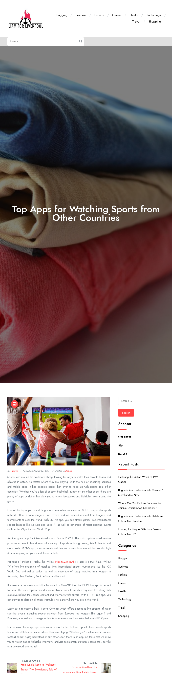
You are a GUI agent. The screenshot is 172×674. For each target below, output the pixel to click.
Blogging (61, 15)
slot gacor (124, 437)
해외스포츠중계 (64, 562)
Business (80, 15)
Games (116, 15)
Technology (153, 15)
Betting (68, 471)
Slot (120, 445)
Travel (136, 21)
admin (15, 471)
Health (134, 15)
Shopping (154, 21)
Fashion (99, 15)
